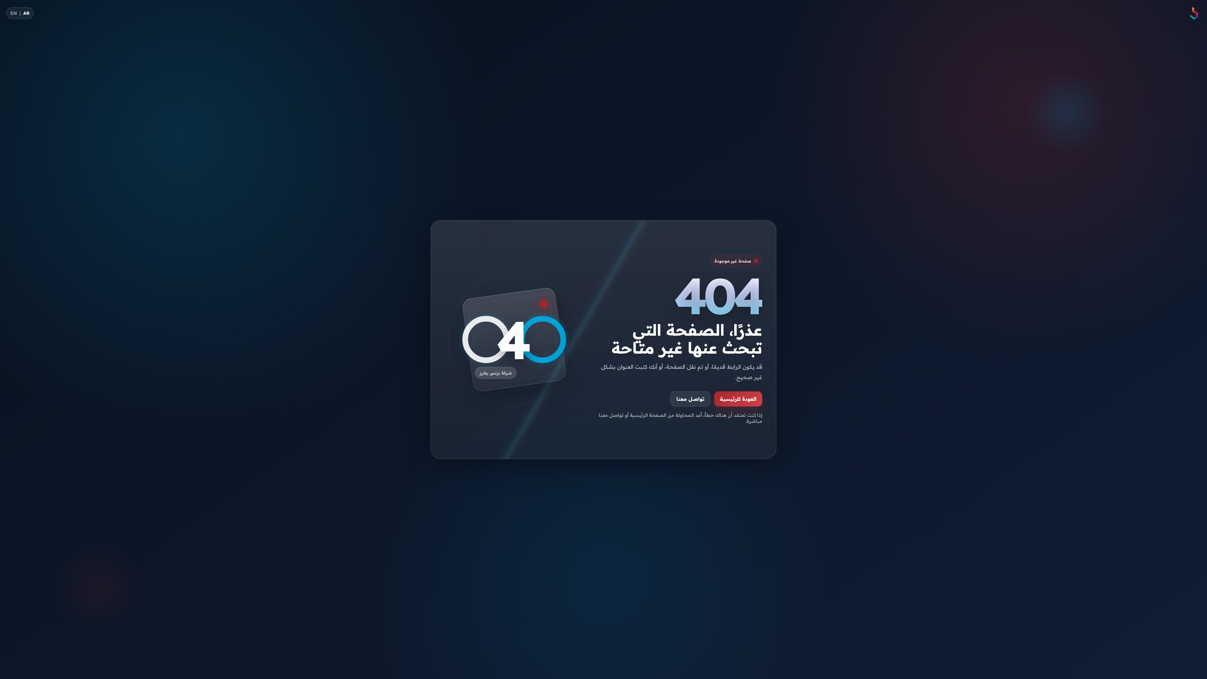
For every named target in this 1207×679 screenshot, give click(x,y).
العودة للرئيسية (738, 399)
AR (26, 13)
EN (13, 13)
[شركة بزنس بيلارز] (1194, 13)
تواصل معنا (690, 399)
